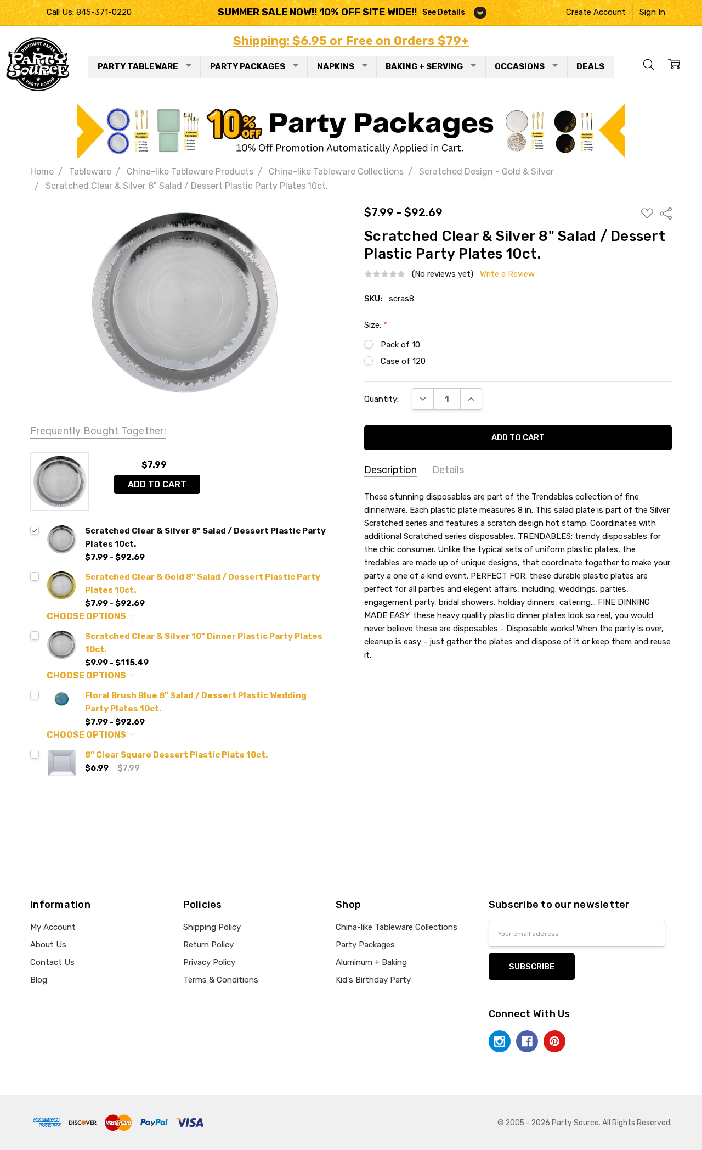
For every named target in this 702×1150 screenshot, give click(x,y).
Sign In (652, 12)
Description (390, 470)
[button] (351, 130)
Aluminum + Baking (371, 962)
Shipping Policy (212, 927)
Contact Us (52, 962)
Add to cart (157, 484)
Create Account (596, 12)
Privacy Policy (209, 962)
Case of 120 (403, 361)
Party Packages (247, 66)
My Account (53, 927)
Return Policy (208, 945)
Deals (590, 66)
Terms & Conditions (220, 980)
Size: (375, 325)
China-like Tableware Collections (396, 927)
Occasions (520, 66)
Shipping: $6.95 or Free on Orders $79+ (351, 40)
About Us (48, 945)
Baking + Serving (424, 66)
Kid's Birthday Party (373, 980)
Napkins (335, 66)
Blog (38, 980)
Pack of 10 (400, 345)
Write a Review (507, 274)
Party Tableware (138, 66)
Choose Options (87, 616)
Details (448, 470)
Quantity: (381, 399)
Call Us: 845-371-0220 (89, 12)
